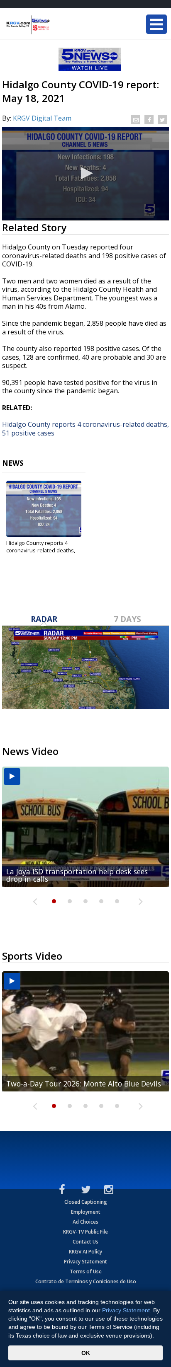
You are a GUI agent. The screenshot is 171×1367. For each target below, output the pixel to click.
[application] (85, 173)
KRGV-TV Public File (85, 1231)
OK (85, 1353)
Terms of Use (86, 1271)
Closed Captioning (85, 1201)
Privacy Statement (85, 1261)
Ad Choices (85, 1221)
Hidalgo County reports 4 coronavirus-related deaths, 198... (40, 550)
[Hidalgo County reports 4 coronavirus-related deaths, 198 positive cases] (43, 509)
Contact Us (85, 1241)
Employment (85, 1211)
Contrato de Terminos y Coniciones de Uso (85, 1281)
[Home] (56, 25)
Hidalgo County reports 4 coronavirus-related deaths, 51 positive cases (85, 429)
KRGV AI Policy (85, 1251)
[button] (85, 173)
